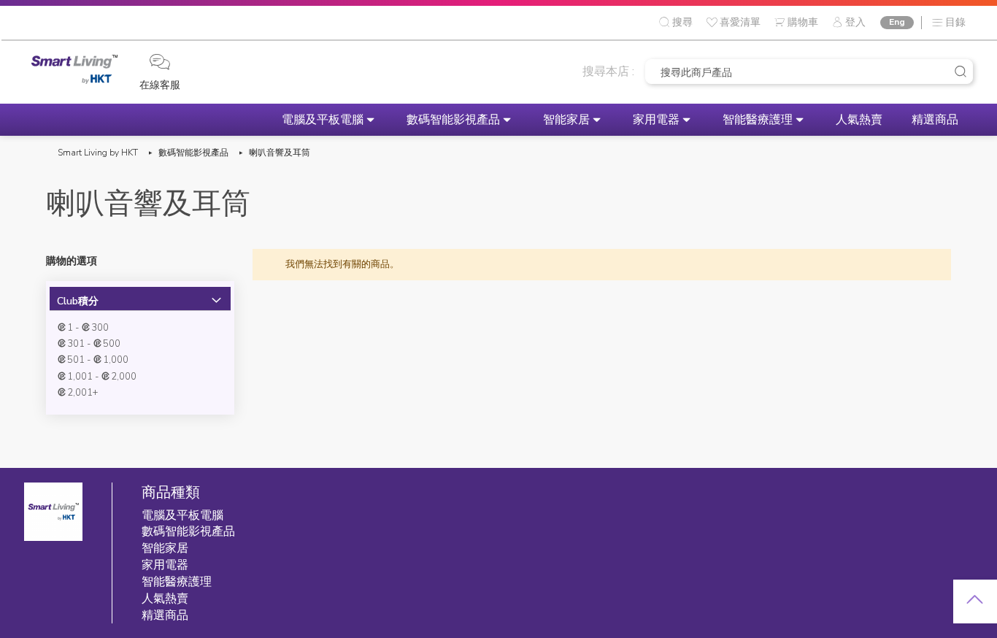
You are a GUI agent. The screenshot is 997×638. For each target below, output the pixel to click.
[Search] (960, 71)
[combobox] (809, 71)
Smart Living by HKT (98, 152)
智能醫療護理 (758, 120)
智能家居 (566, 120)
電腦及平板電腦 (322, 120)
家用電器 (656, 120)
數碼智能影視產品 (453, 120)
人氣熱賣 (859, 120)
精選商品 (935, 120)
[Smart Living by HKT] (74, 71)
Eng (897, 22)
